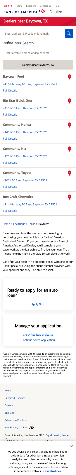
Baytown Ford (13, 77)
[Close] (72, 446)
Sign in (8, 5)
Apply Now (38, 304)
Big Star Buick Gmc (17, 101)
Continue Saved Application (38, 340)
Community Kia (14, 149)
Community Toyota (17, 173)
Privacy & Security (15, 398)
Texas (32, 224)
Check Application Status (38, 334)
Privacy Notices (51, 471)
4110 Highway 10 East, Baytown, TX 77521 (30, 84)
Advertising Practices (16, 420)
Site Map (9, 412)
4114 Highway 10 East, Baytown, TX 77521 (30, 204)
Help (57, 5)
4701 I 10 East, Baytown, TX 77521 (25, 180)
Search (69, 33)
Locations (31, 5)
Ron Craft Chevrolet (18, 197)
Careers (9, 405)
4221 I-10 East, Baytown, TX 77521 (25, 156)
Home (19, 5)
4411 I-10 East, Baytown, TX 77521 (25, 108)
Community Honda (17, 125)
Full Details (10, 90)
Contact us (45, 5)
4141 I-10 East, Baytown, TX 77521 (25, 132)
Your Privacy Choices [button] (16, 427)
